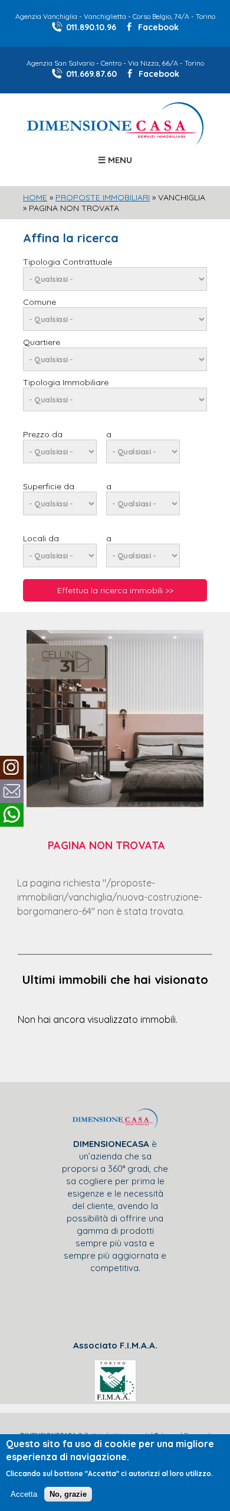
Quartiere (41, 342)
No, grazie (68, 1494)
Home (35, 197)
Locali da (41, 538)
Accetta (24, 1494)
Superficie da (48, 486)
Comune (39, 302)
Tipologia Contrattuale (67, 261)
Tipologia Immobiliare (66, 382)
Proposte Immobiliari (102, 197)
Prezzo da (43, 434)
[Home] (115, 142)
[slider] (115, 503)
